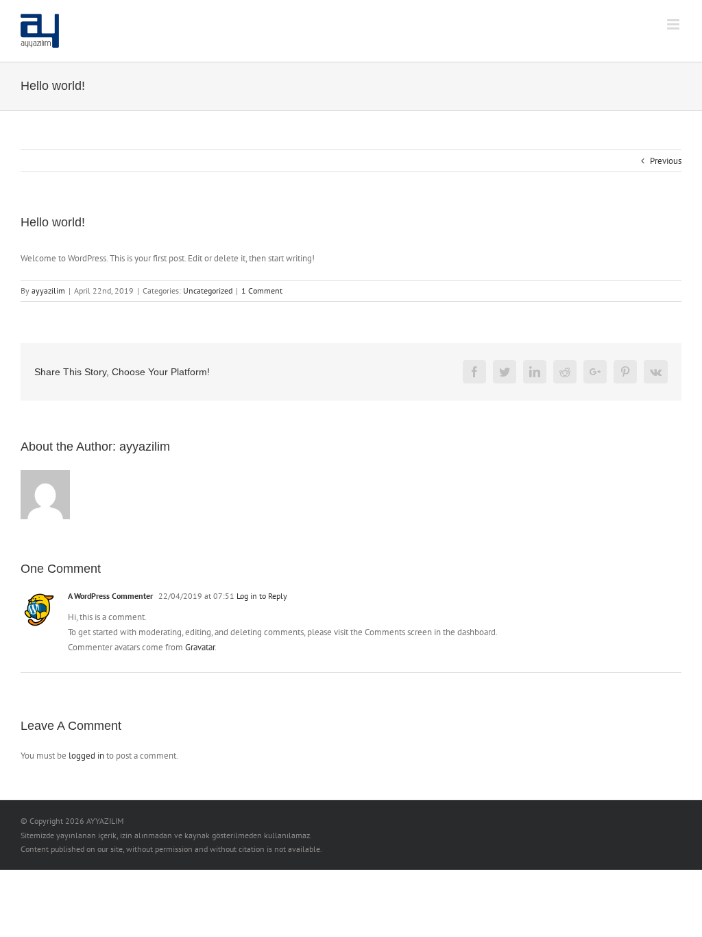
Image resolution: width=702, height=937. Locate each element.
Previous (665, 161)
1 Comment (261, 290)
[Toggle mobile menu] (674, 24)
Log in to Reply (262, 596)
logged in (86, 755)
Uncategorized (207, 290)
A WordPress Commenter (110, 596)
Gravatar (200, 647)
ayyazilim (48, 290)
